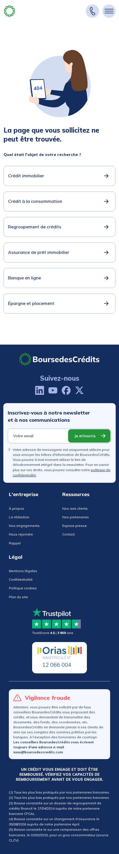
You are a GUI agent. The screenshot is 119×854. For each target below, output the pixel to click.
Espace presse (74, 526)
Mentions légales (23, 571)
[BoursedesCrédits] (59, 359)
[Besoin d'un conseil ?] (92, 11)
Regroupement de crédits (34, 226)
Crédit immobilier (26, 175)
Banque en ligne (24, 278)
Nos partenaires (75, 517)
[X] (79, 390)
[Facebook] (66, 390)
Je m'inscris (84, 435)
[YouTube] (52, 390)
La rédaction (19, 517)
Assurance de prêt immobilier (38, 252)
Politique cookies (23, 588)
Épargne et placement (31, 303)
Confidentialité (21, 579)
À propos (16, 508)
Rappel (15, 543)
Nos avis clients (75, 508)
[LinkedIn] (39, 390)
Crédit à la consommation (35, 201)
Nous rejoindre (21, 534)
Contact (68, 534)
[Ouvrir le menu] (109, 11)
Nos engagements (24, 526)
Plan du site (18, 597)
